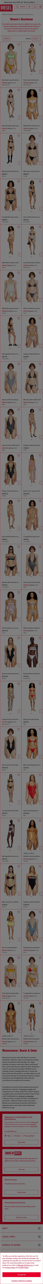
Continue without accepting (21, 1281)
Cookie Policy (23, 1267)
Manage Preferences (25, 1265)
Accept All (21, 1275)
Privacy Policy (10, 1267)
